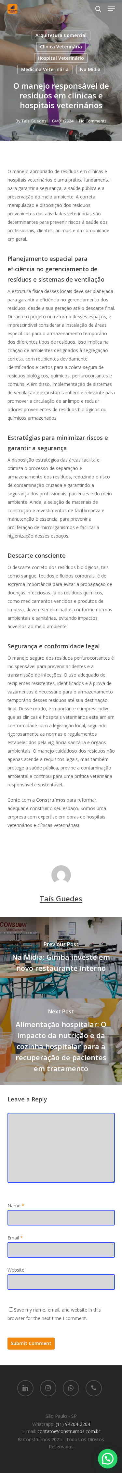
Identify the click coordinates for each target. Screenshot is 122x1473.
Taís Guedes (34, 121)
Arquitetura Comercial (61, 35)
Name (15, 1205)
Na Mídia (90, 69)
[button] (111, 9)
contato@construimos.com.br (68, 1431)
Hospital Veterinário (61, 58)
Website (15, 1270)
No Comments (93, 121)
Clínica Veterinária (61, 47)
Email (15, 1238)
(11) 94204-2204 (73, 1424)
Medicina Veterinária (45, 69)
